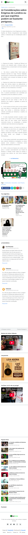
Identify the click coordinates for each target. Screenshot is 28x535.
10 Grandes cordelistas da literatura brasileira (17, 443)
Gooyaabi (23, 530)
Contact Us (15, 532)
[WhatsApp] (15, 188)
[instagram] (17, 524)
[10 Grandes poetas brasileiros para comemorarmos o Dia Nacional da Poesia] (4, 499)
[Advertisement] (14, 421)
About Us (9, 532)
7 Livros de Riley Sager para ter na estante (17, 455)
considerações (11, 7)
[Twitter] (12, 188)
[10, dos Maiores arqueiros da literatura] (4, 486)
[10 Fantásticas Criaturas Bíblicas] (4, 480)
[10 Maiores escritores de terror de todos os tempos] (4, 474)
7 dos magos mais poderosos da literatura (16, 449)
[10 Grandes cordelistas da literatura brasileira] (4, 444)
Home (4, 532)
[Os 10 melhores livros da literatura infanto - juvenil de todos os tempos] (4, 462)
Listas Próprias (21, 182)
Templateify (10, 530)
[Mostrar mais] (23, 188)
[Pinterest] (17, 188)
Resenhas (3, 184)
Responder (4, 263)
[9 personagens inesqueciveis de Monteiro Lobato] (4, 493)
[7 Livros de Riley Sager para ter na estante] (4, 456)
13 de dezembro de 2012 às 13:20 (12, 270)
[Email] (20, 188)
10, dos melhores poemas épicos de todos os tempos (17, 467)
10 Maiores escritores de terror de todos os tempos (17, 473)
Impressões (14, 182)
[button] (1, 2)
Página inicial (4, 7)
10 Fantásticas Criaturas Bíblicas (16, 479)
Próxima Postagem (21, 329)
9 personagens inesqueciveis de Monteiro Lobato (16, 492)
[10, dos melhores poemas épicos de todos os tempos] (4, 468)
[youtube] (14, 524)
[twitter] (11, 524)
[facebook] (7, 524)
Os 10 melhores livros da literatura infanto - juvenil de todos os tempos (17, 461)
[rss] (20, 524)
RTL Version (22, 532)
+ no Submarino (14, 158)
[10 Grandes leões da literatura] (7, 200)
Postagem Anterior (6, 329)
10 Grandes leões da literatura (6, 206)
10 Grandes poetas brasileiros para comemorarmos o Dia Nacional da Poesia (17, 499)
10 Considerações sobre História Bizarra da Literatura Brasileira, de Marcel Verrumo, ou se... (20, 209)
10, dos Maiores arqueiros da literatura (15, 486)
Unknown (8, 268)
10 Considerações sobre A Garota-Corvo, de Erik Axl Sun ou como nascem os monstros (6, 231)
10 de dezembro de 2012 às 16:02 (12, 248)
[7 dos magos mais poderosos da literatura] (4, 450)
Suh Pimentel (9, 246)
